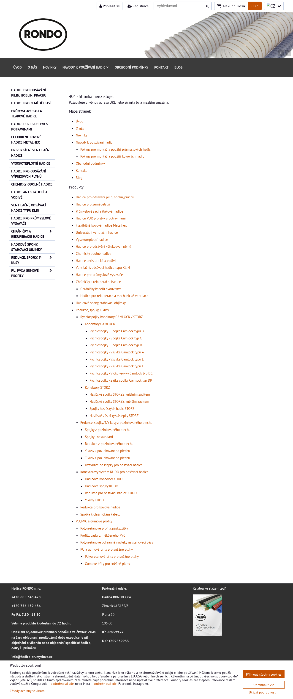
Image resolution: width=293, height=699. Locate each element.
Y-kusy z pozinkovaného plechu (107, 450)
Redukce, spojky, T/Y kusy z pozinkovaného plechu (116, 422)
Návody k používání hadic (83, 67)
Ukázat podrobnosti (263, 692)
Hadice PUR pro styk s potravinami (101, 218)
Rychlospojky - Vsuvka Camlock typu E (117, 359)
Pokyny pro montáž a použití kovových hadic (112, 156)
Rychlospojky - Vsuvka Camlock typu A (117, 352)
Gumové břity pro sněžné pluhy (107, 563)
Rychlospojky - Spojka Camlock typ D (116, 345)
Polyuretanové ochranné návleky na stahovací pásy (116, 542)
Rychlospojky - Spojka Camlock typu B (117, 331)
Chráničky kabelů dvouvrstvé (101, 288)
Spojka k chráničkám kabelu (100, 514)
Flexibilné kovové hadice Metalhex (101, 225)
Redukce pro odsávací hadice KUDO (111, 493)
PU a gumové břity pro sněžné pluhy (106, 549)
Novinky (50, 67)
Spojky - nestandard (99, 436)
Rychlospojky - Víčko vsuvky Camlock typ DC (121, 373)
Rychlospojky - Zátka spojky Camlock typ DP (121, 380)
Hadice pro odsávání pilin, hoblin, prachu (105, 197)
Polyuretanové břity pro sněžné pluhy (112, 556)
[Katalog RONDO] (207, 634)
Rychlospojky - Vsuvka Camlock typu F (117, 366)
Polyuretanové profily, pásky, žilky (104, 528)
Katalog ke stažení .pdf (209, 588)
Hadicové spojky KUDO (101, 486)
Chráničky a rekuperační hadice (98, 281)
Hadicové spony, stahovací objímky (101, 302)
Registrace (140, 6)
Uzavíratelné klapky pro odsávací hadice (114, 465)
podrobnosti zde (62, 683)
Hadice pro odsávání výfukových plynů (103, 246)
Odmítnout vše (263, 684)
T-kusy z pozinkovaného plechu (107, 457)
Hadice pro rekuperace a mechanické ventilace (114, 295)
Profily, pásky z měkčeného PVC (102, 535)
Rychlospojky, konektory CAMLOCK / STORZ (111, 316)
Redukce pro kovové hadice (100, 507)
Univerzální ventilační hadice (97, 232)
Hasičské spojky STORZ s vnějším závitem (119, 401)
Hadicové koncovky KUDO (103, 479)
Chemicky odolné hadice (93, 253)
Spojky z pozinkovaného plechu (107, 429)
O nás (32, 67)
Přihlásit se (111, 6)
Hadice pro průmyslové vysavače (99, 274)
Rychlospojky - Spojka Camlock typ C (116, 338)
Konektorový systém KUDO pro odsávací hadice (114, 471)
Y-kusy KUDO (94, 500)
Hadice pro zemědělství (93, 204)
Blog (178, 67)
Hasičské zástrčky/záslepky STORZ (114, 415)
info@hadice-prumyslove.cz (31, 656)
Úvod (17, 67)
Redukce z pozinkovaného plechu (109, 443)
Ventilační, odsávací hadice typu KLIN (103, 267)
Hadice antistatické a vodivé (96, 260)
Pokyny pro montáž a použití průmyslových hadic (115, 149)
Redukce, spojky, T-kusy (92, 310)
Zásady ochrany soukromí (27, 690)
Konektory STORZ (97, 387)
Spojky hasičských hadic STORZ (112, 408)
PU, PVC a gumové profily (94, 521)
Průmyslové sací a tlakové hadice (99, 211)
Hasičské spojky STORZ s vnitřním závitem (120, 394)
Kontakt (161, 67)
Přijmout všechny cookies (263, 674)
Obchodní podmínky (131, 67)
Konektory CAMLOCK (100, 324)
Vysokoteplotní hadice (92, 239)
